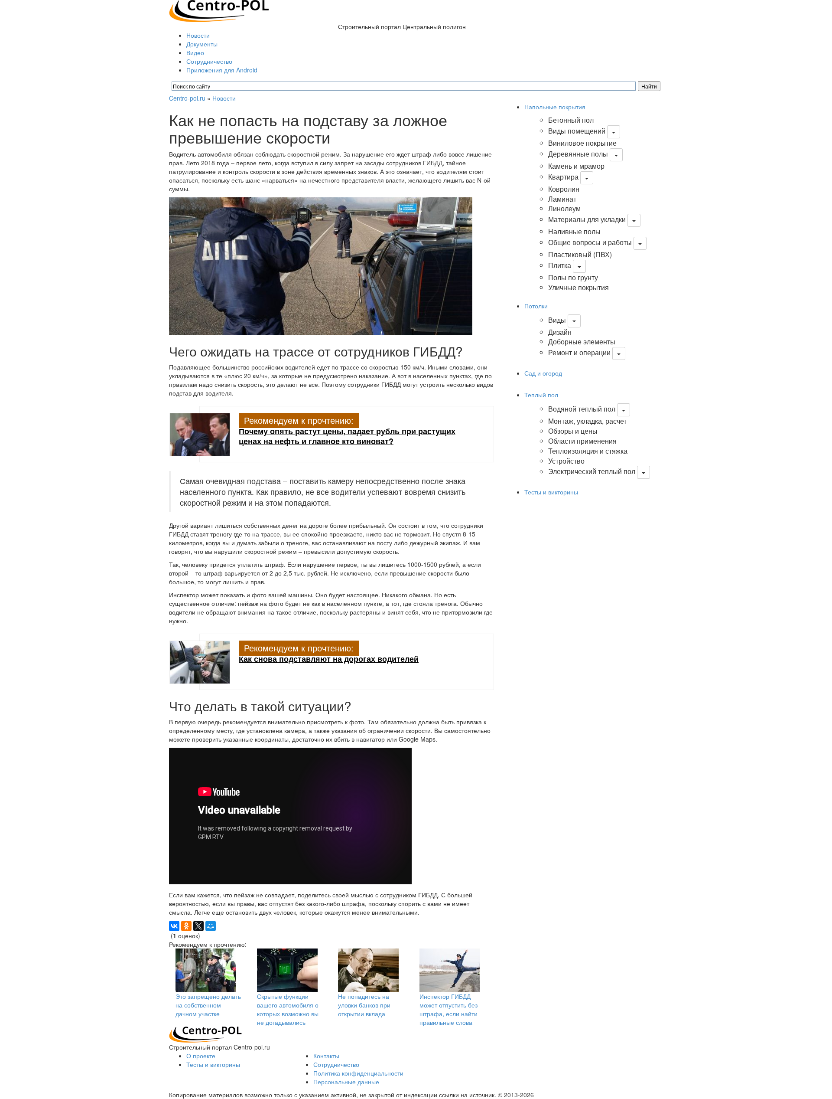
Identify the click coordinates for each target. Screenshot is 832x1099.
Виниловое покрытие (582, 143)
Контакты (326, 1055)
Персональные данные (346, 1081)
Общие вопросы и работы (590, 242)
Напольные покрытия (554, 106)
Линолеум (564, 208)
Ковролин (563, 189)
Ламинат (562, 199)
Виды (557, 320)
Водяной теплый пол (581, 409)
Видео (195, 52)
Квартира (563, 177)
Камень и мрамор (576, 166)
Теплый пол (541, 394)
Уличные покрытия (578, 287)
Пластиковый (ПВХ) (580, 254)
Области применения (582, 441)
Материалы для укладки (587, 219)
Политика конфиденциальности (358, 1073)
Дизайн (560, 332)
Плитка (559, 265)
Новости (198, 35)
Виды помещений (576, 131)
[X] (198, 926)
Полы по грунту (573, 277)
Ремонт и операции (579, 352)
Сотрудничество (209, 61)
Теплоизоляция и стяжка (587, 451)
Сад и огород (543, 373)
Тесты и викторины (551, 491)
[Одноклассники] (186, 926)
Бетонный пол (571, 120)
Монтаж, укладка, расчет (587, 421)
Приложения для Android (221, 69)
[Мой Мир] (210, 926)
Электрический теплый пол (591, 472)
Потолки (536, 305)
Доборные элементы (581, 342)
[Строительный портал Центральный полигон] (219, 10)
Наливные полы (574, 231)
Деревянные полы (578, 154)
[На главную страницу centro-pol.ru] (205, 1034)
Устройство (566, 461)
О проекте (200, 1055)
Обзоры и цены (573, 431)
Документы (202, 43)
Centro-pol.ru (187, 98)
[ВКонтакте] (174, 926)
